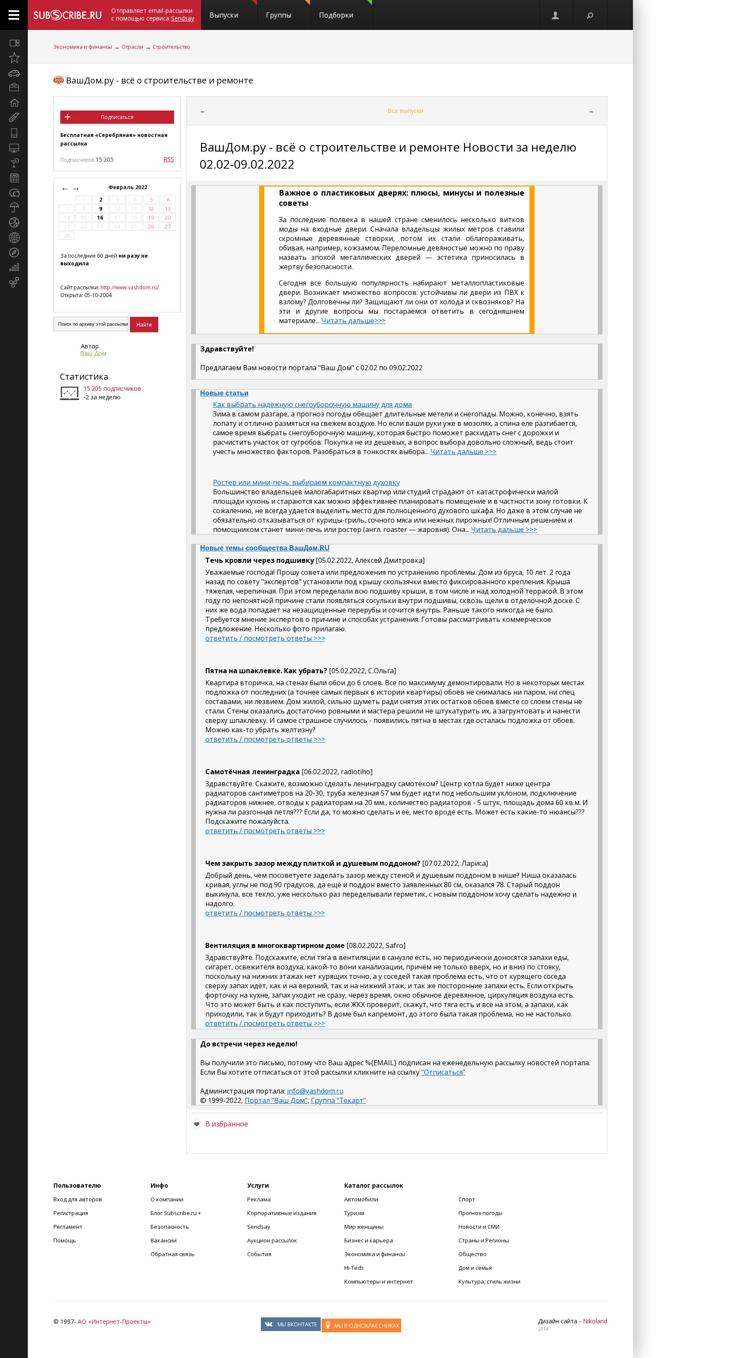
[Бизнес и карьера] (14, 87)
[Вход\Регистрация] (556, 15)
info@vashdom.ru (315, 1091)
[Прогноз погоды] (14, 207)
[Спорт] (14, 222)
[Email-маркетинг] (14, 282)
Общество (472, 1254)
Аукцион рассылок (272, 1240)
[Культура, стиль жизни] (14, 162)
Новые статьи (224, 393)
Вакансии (164, 1240)
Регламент (68, 1226)
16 (100, 217)
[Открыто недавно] (14, 57)
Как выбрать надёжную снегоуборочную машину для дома (312, 404)
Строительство (171, 47)
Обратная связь (173, 1254)
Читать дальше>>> (353, 320)
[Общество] (14, 192)
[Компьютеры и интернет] (14, 147)
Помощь (64, 1240)
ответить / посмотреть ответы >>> (265, 638)
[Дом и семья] (14, 102)
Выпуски (224, 15)
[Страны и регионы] (14, 237)
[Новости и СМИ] (14, 177)
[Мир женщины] (14, 117)
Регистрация (70, 1213)
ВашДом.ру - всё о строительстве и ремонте (159, 80)
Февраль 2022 (128, 187)
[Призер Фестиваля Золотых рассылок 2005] (58, 80)
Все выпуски (405, 111)
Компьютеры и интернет (378, 1281)
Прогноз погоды (480, 1213)
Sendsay (258, 1226)
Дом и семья (475, 1268)
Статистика (84, 376)
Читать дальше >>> (463, 451)
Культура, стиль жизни (489, 1281)
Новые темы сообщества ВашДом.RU (265, 548)
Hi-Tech (354, 1268)
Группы (278, 15)
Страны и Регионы (483, 1240)
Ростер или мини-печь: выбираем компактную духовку (306, 482)
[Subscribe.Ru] (67, 15)
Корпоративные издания (281, 1213)
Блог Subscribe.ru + (176, 1213)
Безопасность (170, 1226)
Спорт (466, 1199)
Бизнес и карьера (368, 1240)
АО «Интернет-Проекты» (114, 1321)
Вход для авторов (77, 1199)
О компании (167, 1199)
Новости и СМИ (479, 1226)
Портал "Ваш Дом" (276, 1100)
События (259, 1254)
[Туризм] (14, 252)
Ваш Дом (93, 353)
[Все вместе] (14, 42)
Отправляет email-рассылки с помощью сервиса (152, 14)
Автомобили (361, 1199)
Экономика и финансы (82, 47)
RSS (168, 159)
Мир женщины (364, 1226)
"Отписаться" (443, 1072)
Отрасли (132, 47)
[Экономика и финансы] (14, 267)
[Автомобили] (14, 72)
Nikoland (595, 1321)
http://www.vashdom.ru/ (130, 287)
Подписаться (117, 117)
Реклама (259, 1199)
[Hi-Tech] (14, 132)
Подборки (336, 15)
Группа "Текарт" (338, 1100)
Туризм (354, 1213)
